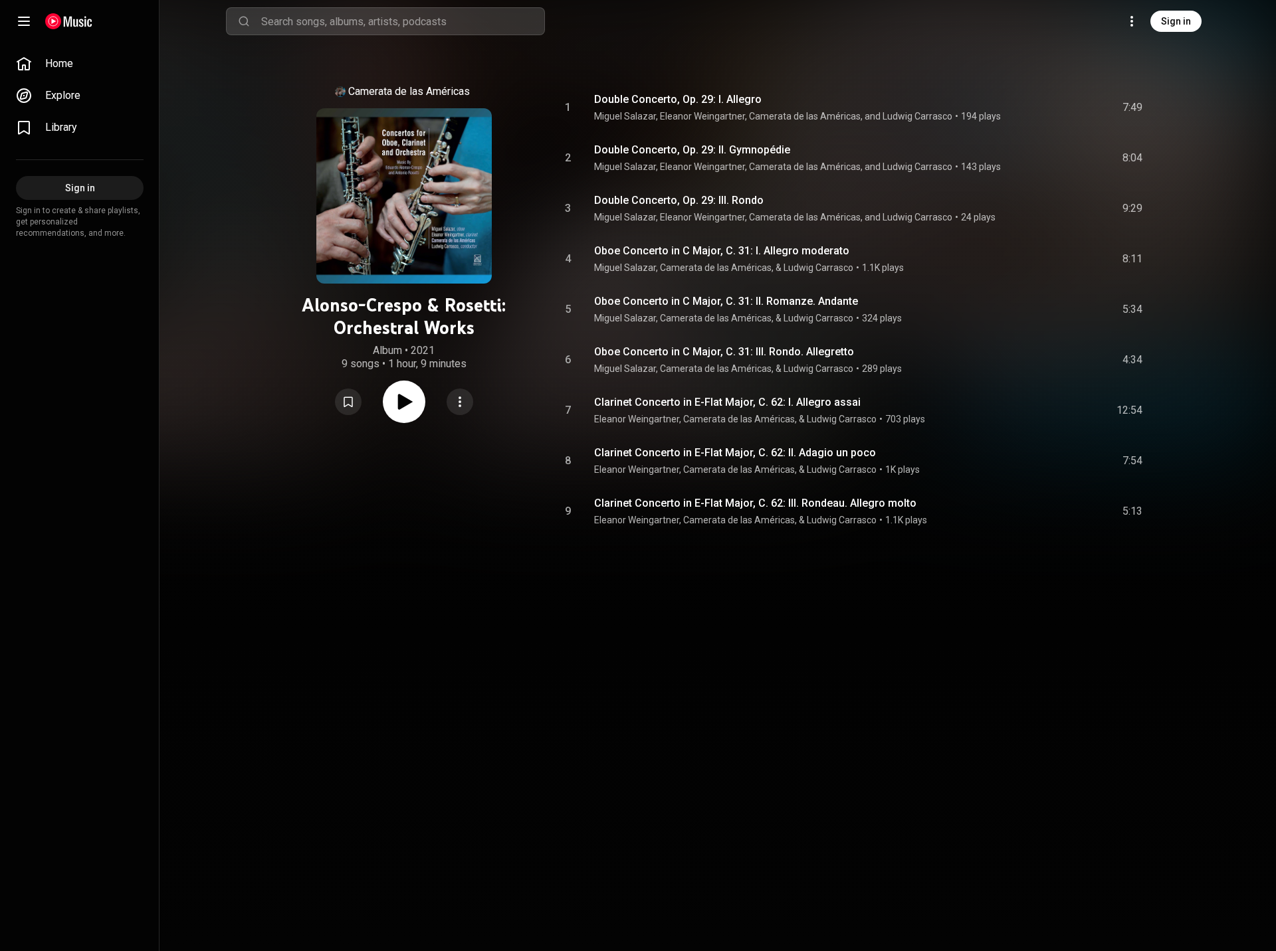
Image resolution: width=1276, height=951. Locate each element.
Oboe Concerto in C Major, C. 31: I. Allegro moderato (721, 250)
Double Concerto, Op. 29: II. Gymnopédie (692, 149)
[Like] (1032, 108)
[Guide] (24, 21)
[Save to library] (348, 402)
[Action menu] (460, 402)
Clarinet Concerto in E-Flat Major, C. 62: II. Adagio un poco (735, 452)
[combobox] (402, 21)
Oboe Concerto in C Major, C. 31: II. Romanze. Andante (726, 301)
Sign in (1176, 21)
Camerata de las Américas (409, 91)
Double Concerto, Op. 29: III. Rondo (679, 200)
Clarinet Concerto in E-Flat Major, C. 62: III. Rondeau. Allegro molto (755, 503)
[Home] (68, 21)
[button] (348, 402)
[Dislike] (1057, 108)
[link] (79, 64)
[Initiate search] (244, 21)
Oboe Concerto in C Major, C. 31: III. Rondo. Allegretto (724, 351)
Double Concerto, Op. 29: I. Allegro (678, 99)
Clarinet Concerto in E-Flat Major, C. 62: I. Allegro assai (727, 402)
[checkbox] (1133, 108)
